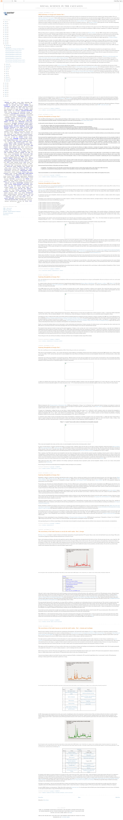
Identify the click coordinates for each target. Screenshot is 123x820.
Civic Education (7, 113)
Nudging (24, 163)
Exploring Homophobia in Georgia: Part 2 (49, 347)
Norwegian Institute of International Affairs (58, 405)
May (7, 73)
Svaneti (15, 187)
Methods (6, 158)
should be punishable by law (95, 252)
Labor (5, 152)
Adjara (22, 102)
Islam (21, 149)
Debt (13, 121)
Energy (17, 127)
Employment (12, 127)
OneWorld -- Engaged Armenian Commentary (12, 211)
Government (25, 141)
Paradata (14, 166)
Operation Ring (71, 703)
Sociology (10, 184)
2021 (6, 31)
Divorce (31, 123)
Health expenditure (21, 142)
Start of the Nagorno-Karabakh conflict (71, 693)
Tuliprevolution (10, 192)
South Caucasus (58, 621)
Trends (16, 191)
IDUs (22, 145)
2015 (6, 42)
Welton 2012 (68, 98)
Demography (14, 123)
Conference (15, 116)
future (6, 137)
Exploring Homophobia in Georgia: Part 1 (49, 475)
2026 (6, 21)
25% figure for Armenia (112, 37)
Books (20, 107)
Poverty (24, 171)
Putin (14, 174)
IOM (10, 149)
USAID (10, 195)
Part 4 (91, 120)
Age (31, 102)
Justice (19, 151)
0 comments (57, 108)
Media (52, 621)
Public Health (21, 173)
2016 (6, 40)
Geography (7, 138)
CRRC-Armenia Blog (7, 209)
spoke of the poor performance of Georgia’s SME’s (77, 49)
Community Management (21, 114)
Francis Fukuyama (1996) (43, 19)
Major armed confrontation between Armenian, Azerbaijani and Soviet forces (71, 708)
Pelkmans (10, 167)
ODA (28, 163)
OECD (31, 163)
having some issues (75, 787)
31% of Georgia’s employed (81, 37)
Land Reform (17, 152)
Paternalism (28, 166)
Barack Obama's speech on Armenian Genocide (88, 700)
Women (6, 198)
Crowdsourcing (29, 119)
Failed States (28, 131)
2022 (6, 29)
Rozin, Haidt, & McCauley (65, 478)
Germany (20, 140)
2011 (6, 86)
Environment (26, 127)
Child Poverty (22, 112)
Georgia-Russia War (23, 138)
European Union (19, 130)
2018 (6, 36)
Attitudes (26, 105)
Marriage (17, 155)
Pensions (21, 167)
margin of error (7, 155)
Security (12, 181)
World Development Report (19, 198)
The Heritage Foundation (13, 188)
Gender (44, 176)
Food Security (9, 134)
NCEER (12, 162)
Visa (32, 195)
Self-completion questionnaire (28, 181)
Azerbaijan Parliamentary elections (89, 764)
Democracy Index (28, 121)
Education (44, 270)
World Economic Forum (28, 198)
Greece (30, 141)
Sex (11, 183)
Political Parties (23, 170)
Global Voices (6, 214)
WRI (23, 201)
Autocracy (31, 105)
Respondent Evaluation (25, 177)
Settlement (7, 183)
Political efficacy (8, 170)
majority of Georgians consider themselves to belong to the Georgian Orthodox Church (63, 317)
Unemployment (29, 192)
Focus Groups (27, 132)
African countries (99, 480)
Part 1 (82, 120)
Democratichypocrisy (7, 123)
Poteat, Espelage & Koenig (46, 447)
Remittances (30, 176)
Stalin (15, 185)
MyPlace (30, 159)
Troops (28, 191)
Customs (19, 120)
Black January (71, 700)
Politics (30, 170)
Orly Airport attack (71, 691)
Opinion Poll (9, 166)
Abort (11, 102)
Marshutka (27, 155)
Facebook (15, 131)
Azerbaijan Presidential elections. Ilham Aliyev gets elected (88, 757)
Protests (10, 173)
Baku (17, 106)
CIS (31, 112)
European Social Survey (10, 130)
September (8, 66)
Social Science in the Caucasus (61, 6)
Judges (10, 151)
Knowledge (23, 151)
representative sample (10, 177)
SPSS (12, 185)
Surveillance (6, 187)
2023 (6, 27)
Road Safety (12, 178)
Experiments (6, 131)
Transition (17, 190)
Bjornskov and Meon (93, 22)
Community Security (29, 114)
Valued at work (19, 195)
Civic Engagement (15, 113)
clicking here (65, 817)
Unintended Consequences (12, 194)
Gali (11, 137)
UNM (29, 194)
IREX (15, 149)
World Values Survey (13, 201)
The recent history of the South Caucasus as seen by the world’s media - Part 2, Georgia (61, 531)
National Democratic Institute (18, 160)
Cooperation (7, 117)
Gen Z (17, 137)
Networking (16, 162)
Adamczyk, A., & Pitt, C (102, 283)
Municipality (21, 159)
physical (109, 490)
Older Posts (118, 797)
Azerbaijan (79, 749)
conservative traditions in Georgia (86, 450)
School (5, 181)
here (91, 615)
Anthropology (21, 103)
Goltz (11, 141)
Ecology (21, 124)
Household (6, 145)
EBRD (15, 124)
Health (15, 142)
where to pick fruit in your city (77, 633)
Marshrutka (22, 155)
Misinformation (7, 159)
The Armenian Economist (8, 213)
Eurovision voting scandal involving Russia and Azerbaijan (82, 779)
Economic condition (28, 124)
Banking (20, 106)
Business (26, 109)
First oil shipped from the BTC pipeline (89, 767)
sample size (16, 180)
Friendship (30, 135)
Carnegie (9, 110)
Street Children (24, 185)
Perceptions (26, 167)
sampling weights (22, 180)
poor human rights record (80, 778)
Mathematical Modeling (13, 156)
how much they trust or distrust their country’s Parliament (83, 71)
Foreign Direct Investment (27, 134)
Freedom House (14, 135)
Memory (30, 156)
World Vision (20, 201)
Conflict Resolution (22, 116)
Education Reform (29, 126)
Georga (11, 138)
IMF (24, 145)
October (7, 64)
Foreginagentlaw (19, 134)
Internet (7, 149)
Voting (13, 196)
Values (24, 195)
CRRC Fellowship (9, 120)
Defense (16, 121)
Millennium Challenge (17, 158)
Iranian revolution (71, 752)
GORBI (14, 141)
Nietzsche (28, 162)
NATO (8, 162)
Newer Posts (40, 797)
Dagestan (23, 120)
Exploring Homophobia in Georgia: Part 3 (49, 277)
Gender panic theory (58, 447)
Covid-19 (18, 119)
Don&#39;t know (7, 124)
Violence (28, 195)
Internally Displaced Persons (15, 148)
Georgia (48, 176)
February (7, 79)
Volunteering (8, 196)
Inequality (6, 146)
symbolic (114, 490)
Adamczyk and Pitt (42, 189)
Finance (21, 132)
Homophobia (20, 144)
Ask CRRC (14, 105)
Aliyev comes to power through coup (71, 764)
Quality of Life (19, 174)
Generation (26, 137)
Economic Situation (8, 126)
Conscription (29, 116)
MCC (19, 156)
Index (32, 145)
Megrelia (26, 156)
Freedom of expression (23, 135)
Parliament (19, 166)
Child (18, 112)
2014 (6, 43)
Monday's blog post (43, 534)
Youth (30, 201)
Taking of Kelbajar (88, 691)
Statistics (19, 185)
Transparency (23, 190)
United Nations (20, 194)
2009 (6, 90)
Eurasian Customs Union (23, 128)
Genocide (30, 137)
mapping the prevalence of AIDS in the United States (94, 633)
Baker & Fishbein (116, 446)
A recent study (82, 251)
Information (15, 146)
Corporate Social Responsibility (21, 117)
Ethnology (16, 128)
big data (91, 631)
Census (5, 112)
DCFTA (10, 121)
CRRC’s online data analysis (103, 104)
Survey (61, 270)
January (7, 80)
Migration (11, 158)
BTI (14, 109)
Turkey (15, 192)
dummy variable (98, 406)
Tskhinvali (5, 192)
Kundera (28, 151)
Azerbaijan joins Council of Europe (72, 770)
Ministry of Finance (92, 32)
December (8, 45)
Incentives (28, 145)
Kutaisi (32, 151)
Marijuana (12, 155)
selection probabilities (18, 181)
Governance (18, 141)
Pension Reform (15, 167)
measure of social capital (62, 65)
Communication (12, 114)
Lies (32, 152)
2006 (6, 96)
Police (27, 169)
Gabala (9, 137)
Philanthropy (14, 169)
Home (79, 797)
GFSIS (24, 140)
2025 (6, 23)
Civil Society (22, 113)
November (8, 47)
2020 (6, 32)
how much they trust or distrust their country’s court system (86, 66)
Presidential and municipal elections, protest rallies (88, 703)
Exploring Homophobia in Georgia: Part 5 (49, 116)
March (7, 77)
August (7, 68)
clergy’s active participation (57, 284)
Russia (27, 178)
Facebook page (49, 462)
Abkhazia (7, 102)
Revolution (31, 177)
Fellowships (16, 132)
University (25, 194)
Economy (16, 126)
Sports (9, 185)
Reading (4, 176)
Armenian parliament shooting (88, 693)
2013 (6, 83)
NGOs (24, 162)
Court (9, 119)
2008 (6, 92)
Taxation (23, 187)
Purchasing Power (8, 174)
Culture (16, 120)
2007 (6, 94)
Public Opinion (29, 173)
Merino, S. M (112, 283)
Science (9, 181)
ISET (18, 149)
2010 (6, 88)
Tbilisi (27, 187)
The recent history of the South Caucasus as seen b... (15, 60)
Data (27, 120)
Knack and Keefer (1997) (82, 20)
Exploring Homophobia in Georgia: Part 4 (49, 183)
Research (17, 177)
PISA (18, 169)
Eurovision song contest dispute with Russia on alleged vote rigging (88, 770)
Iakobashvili (18, 145)
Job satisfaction (29, 149)
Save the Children (29, 180)
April (7, 75)
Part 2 (85, 120)
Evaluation (26, 130)
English (21, 127)
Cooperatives (12, 117)
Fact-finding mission (21, 131)
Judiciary (15, 151)
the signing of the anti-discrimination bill (102, 496)
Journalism (6, 151)
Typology (23, 192)
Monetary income (14, 159)
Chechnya (15, 112)
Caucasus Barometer (26, 110)
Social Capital (20, 183)
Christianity (28, 112)
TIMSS (24, 188)
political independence (15, 170)
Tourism (6, 190)
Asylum (18, 105)
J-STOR (24, 149)
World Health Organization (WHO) (11, 199)
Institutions (6, 148)
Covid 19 (13, 119)
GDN (14, 137)
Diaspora (27, 123)
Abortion (14, 102)
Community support (8, 116)
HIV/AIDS (15, 144)
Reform (13, 176)
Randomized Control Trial (27, 174)
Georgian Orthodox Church (12, 140)
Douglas (101, 458)
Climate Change (29, 113)
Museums (26, 159)
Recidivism (9, 176)
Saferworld (11, 180)
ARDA (30, 103)
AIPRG (12, 103)
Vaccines (14, 195)
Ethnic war (12, 128)
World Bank (11, 198)
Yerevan (26, 201)
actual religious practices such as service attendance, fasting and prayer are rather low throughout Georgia (87, 320)
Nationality (27, 160)
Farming (8, 132)
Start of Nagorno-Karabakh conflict (72, 754)
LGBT (29, 152)
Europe (30, 128)
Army (10, 105)
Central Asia (10, 112)
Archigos (26, 103)
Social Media (26, 183)
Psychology (15, 173)
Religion (17, 176)
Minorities (61, 176)
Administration (27, 102)
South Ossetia (26, 184)
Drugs (12, 124)
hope (31, 144)
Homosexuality (54, 176)
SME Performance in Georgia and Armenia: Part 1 (51, 14)
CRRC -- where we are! (7, 208)
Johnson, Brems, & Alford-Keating (87, 283)
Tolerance (29, 188)
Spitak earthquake (71, 696)
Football (14, 134)
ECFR (18, 124)
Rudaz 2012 (62, 98)
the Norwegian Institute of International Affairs (78, 517)
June (7, 71)
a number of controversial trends (109, 513)
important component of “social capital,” (46, 18)
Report (5, 177)
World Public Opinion (22, 199)
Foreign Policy (7, 135)
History (48, 621)
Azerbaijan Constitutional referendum (89, 754)
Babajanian (13, 106)
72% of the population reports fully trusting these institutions (75, 319)
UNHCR (5, 194)
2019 (6, 34)
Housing (10, 145)
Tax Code (19, 187)
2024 (6, 25)
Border (23, 107)
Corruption (29, 117)
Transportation (11, 191)
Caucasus (18, 110)
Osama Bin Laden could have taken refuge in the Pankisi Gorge (85, 597)
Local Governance (15, 153)
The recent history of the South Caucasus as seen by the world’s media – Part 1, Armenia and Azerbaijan (65, 628)
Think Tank (20, 188)
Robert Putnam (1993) (54, 19)
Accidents (18, 102)
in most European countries (81, 480)
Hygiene (14, 145)
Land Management (10, 152)
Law (26, 152)
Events (30, 130)
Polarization (22, 169)
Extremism (11, 131)
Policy (65, 176)
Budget (17, 109)
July (7, 69)
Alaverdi (16, 103)
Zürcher (18, 202)
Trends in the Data (22, 191)
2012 (6, 85)
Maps (31, 153)
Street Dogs (30, 185)
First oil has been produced (72, 767)
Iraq (12, 149)
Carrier (13, 110)
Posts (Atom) (46, 800)
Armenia (79, 688)
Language (22, 152)
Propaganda (6, 173)
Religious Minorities (23, 176)
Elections (6, 127)
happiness (11, 142)
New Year (20, 162)
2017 (6, 38)
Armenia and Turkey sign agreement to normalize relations (88, 697)
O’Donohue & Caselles (52, 478)
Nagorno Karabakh (59, 792)
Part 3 (88, 120)
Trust (32, 191)
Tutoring (19, 192)
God (8, 141)
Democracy (21, 121)
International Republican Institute (27, 148)
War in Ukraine (23, 196)
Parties (24, 166)
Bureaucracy (21, 109)
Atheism (21, 105)
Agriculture (8, 103)
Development (21, 123)
